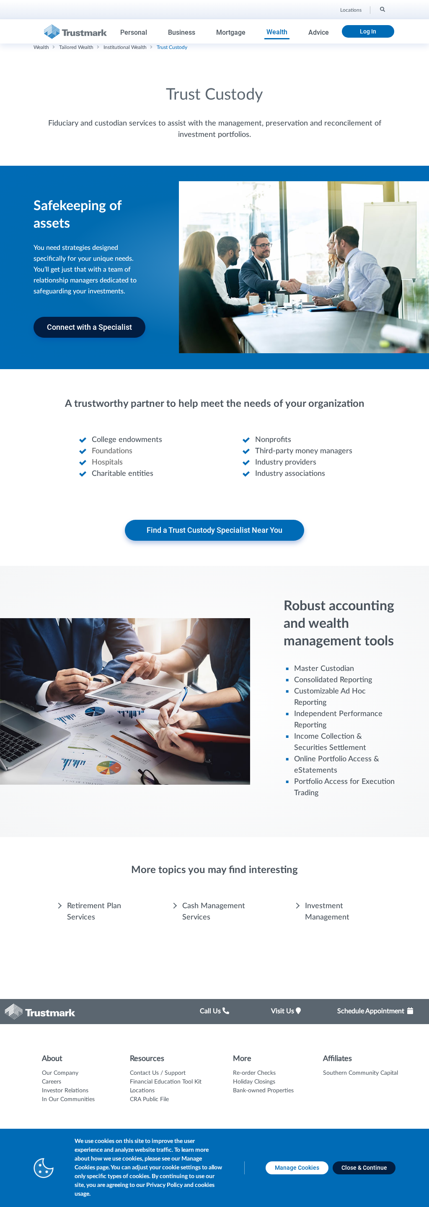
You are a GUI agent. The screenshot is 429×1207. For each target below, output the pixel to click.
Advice (318, 32)
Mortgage (231, 32)
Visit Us (283, 1011)
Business (181, 32)
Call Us (211, 1011)
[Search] (382, 9)
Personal (133, 32)
